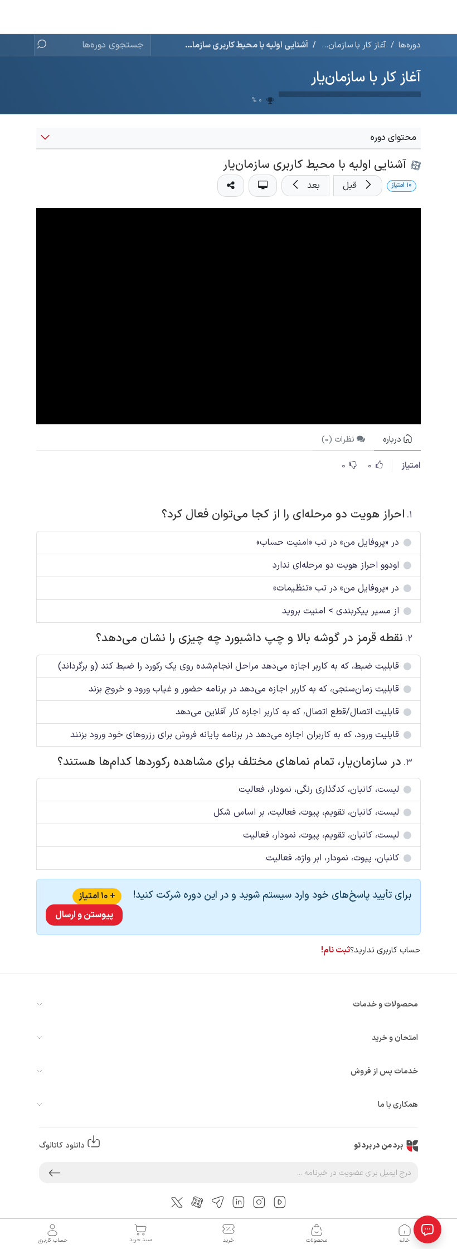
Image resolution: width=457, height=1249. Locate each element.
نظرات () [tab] (339, 439)
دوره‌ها (409, 45)
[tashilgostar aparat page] (197, 1201)
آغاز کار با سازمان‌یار (366, 78)
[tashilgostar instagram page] (259, 1201)
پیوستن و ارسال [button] (84, 915)
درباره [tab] (393, 439)
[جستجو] (45, 45)
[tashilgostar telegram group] (218, 1201)
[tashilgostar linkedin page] (238, 1201)
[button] (357, 185)
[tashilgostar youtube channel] (280, 1201)
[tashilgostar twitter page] (177, 1201)
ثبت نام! (335, 950)
